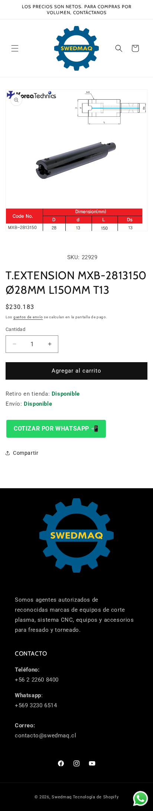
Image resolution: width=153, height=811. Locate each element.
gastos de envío (28, 317)
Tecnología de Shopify (96, 797)
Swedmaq (62, 797)
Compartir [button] (25, 453)
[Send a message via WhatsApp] (140, 798)
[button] (15, 48)
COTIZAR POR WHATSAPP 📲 (56, 428)
